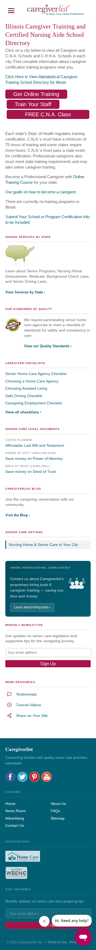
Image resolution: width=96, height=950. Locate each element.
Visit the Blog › (17, 515)
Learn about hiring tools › (32, 607)
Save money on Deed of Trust (30, 471)
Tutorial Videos (28, 705)
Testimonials (26, 694)
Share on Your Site (32, 715)
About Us (58, 803)
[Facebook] (10, 777)
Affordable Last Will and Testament (34, 445)
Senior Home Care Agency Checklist (35, 374)
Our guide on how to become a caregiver (40, 192)
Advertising (14, 818)
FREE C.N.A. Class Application (48, 115)
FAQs (55, 811)
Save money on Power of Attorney (34, 458)
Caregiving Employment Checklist (33, 403)
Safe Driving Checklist (23, 396)
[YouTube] (46, 777)
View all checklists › (23, 412)
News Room (15, 811)
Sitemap (58, 818)
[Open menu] (11, 11)
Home (10, 803)
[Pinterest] (34, 777)
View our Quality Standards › (47, 346)
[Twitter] (22, 777)
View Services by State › (25, 292)
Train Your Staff (33, 104)
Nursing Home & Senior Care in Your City (43, 544)
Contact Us (14, 825)
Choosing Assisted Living (26, 388)
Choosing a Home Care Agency (31, 381)
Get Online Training (36, 94)
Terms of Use (57, 942)
